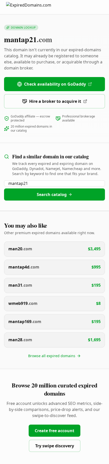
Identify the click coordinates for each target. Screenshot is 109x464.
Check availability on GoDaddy (55, 84)
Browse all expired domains (51, 355)
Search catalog (52, 194)
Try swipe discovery (54, 446)
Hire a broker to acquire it (55, 101)
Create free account (54, 430)
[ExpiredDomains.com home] (34, 7)
